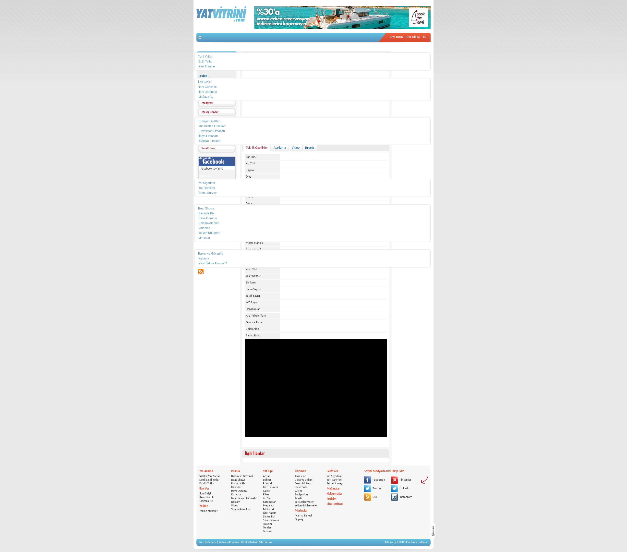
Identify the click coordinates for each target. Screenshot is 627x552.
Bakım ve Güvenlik (242, 476)
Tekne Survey (334, 483)
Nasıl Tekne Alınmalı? (244, 498)
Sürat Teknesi (271, 520)
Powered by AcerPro (433, 531)
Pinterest (405, 479)
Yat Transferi (334, 479)
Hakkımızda (334, 493)
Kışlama (236, 494)
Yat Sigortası (334, 476)
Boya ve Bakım (304, 479)
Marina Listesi (303, 515)
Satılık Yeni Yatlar (209, 476)
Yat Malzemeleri (304, 502)
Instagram (405, 497)
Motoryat (268, 509)
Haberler (236, 487)
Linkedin (404, 488)
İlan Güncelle (207, 497)
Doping (299, 519)
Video (234, 505)
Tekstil (298, 498)
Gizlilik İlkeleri (249, 542)
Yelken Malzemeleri (306, 505)
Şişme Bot (269, 516)
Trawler (267, 524)
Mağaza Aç (206, 501)
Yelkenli (267, 531)
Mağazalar (333, 488)
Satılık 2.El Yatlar (209, 479)
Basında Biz (238, 483)
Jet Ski (267, 498)
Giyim (298, 491)
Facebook (379, 479)
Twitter (377, 488)
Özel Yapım (270, 513)
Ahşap (266, 476)
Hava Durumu (239, 491)
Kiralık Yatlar (206, 483)
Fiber (266, 494)
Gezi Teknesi (270, 487)
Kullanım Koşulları (229, 542)
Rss (375, 497)
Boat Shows (238, 479)
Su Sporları (301, 494)
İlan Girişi (205, 493)
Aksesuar (300, 476)
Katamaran (269, 502)
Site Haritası (335, 504)
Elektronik (301, 487)
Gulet (266, 491)
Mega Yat (268, 505)
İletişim (332, 499)
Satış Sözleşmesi (208, 542)
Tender (267, 527)
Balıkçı (267, 479)
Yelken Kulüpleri (208, 511)
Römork (267, 483)
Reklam (235, 502)
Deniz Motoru (303, 483)
